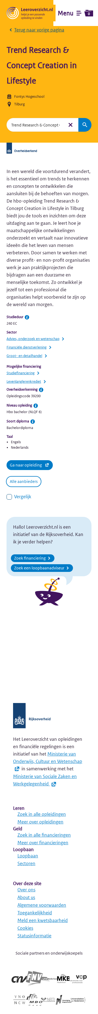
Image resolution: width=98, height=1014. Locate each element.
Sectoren (26, 863)
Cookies (25, 928)
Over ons (26, 890)
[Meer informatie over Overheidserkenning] (41, 389)
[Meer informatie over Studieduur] (26, 317)
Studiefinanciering (21, 373)
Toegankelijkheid (34, 913)
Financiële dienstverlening (27, 347)
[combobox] (35, 125)
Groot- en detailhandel (24, 355)
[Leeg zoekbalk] (70, 125)
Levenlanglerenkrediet (24, 381)
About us (26, 897)
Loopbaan (27, 856)
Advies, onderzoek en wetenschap (33, 338)
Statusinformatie (34, 936)
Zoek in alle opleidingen (41, 814)
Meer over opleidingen (40, 822)
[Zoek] (84, 125)
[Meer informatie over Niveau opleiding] (35, 405)
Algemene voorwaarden (41, 905)
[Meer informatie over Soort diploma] (32, 421)
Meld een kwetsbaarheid (42, 920)
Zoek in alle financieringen (44, 835)
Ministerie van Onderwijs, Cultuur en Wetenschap (47, 757)
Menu (74, 13)
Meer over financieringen (42, 843)
